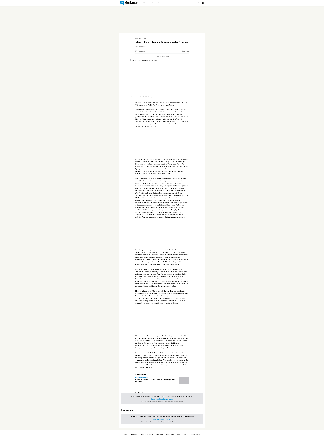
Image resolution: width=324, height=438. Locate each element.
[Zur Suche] (189, 3)
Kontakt (126, 434)
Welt (170, 3)
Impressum (134, 434)
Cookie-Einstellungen (194, 434)
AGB (184, 434)
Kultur (145, 38)
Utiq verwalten (170, 434)
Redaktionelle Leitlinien (146, 434)
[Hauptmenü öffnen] (203, 3)
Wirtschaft (152, 3)
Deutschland (161, 3)
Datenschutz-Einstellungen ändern (162, 399)
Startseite (138, 38)
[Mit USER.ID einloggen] (198, 3)
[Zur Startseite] (129, 3)
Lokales (177, 3)
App (178, 434)
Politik (143, 3)
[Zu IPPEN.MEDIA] (194, 3)
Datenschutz (159, 434)
